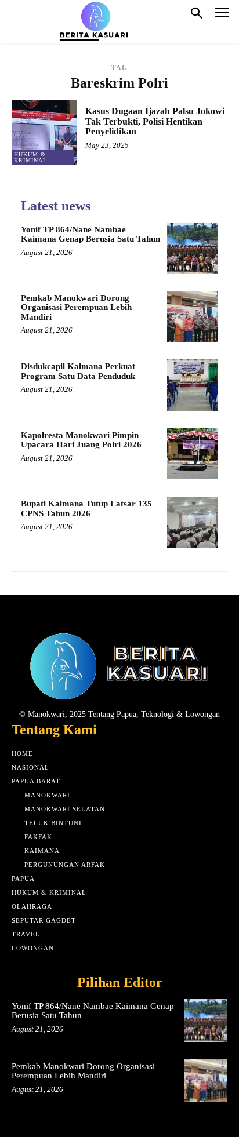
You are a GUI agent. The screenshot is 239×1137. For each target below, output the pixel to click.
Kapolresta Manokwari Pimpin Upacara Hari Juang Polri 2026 (81, 440)
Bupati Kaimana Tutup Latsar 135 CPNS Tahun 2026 (86, 508)
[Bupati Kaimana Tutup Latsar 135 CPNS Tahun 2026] (192, 522)
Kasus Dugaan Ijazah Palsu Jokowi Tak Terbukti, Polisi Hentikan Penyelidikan (154, 121)
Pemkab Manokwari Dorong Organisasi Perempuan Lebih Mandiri (76, 307)
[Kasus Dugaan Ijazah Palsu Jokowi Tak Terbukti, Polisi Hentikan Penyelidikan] (44, 132)
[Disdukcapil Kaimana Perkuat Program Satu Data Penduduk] (192, 384)
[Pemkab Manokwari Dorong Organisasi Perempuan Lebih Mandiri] (192, 316)
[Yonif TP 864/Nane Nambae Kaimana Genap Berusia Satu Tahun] (192, 248)
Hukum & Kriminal (30, 157)
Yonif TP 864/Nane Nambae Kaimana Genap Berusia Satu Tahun (90, 234)
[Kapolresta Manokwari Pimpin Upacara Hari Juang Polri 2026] (192, 453)
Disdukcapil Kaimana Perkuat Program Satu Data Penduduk (78, 371)
